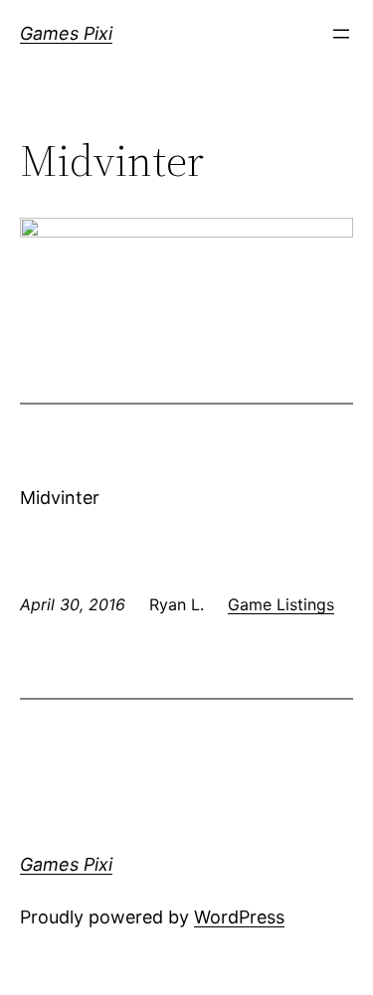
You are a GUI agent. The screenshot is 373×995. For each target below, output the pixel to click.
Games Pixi (66, 33)
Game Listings (281, 604)
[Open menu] (341, 34)
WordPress (239, 917)
